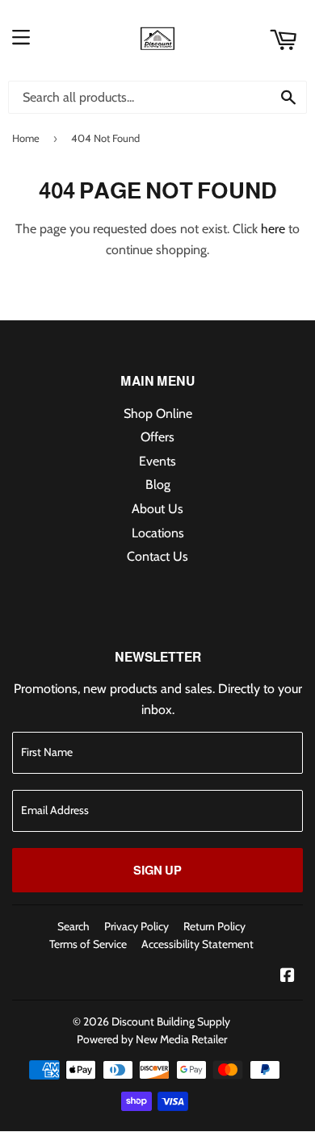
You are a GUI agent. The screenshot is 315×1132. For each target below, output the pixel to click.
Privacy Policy (136, 926)
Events (157, 461)
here (273, 228)
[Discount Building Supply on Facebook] (287, 976)
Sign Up (157, 870)
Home (26, 138)
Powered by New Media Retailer (152, 1039)
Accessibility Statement (197, 944)
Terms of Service (88, 944)
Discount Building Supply (170, 1021)
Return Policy (214, 926)
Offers (157, 437)
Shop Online (158, 413)
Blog (157, 484)
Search (73, 926)
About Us (157, 508)
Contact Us (157, 556)
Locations (158, 533)
